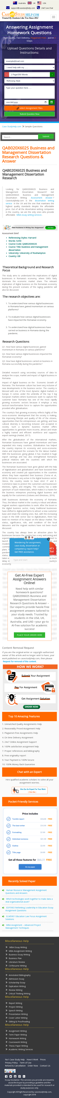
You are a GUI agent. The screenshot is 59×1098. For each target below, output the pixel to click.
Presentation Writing (18, 1014)
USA (44, 3)
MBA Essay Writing (18, 947)
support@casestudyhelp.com (23, 8)
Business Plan (15, 958)
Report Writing (15, 1003)
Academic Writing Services (21, 1049)
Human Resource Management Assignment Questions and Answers (26, 891)
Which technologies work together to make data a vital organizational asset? (29, 900)
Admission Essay (16, 978)
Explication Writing (17, 986)
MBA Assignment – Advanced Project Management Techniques (23, 926)
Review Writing (15, 990)
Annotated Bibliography (20, 975)
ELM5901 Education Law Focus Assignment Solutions (26, 917)
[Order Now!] (30, 227)
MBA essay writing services (29, 214)
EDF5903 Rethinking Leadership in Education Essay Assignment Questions (29, 909)
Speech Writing (15, 1010)
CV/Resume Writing (17, 965)
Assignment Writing (18, 1031)
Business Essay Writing (19, 954)
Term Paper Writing (18, 1034)
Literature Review (17, 962)
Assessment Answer (41, 197)
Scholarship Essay (17, 982)
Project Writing (15, 1006)
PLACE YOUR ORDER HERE (29, 635)
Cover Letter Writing (18, 1017)
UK (34, 3)
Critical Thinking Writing (19, 993)
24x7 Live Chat (47, 8)
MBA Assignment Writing (20, 951)
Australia (22, 3)
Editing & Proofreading (19, 1021)
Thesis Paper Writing (18, 1045)
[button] (50, 548)
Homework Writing (17, 1038)
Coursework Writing (18, 1042)
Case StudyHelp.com (11, 126)
